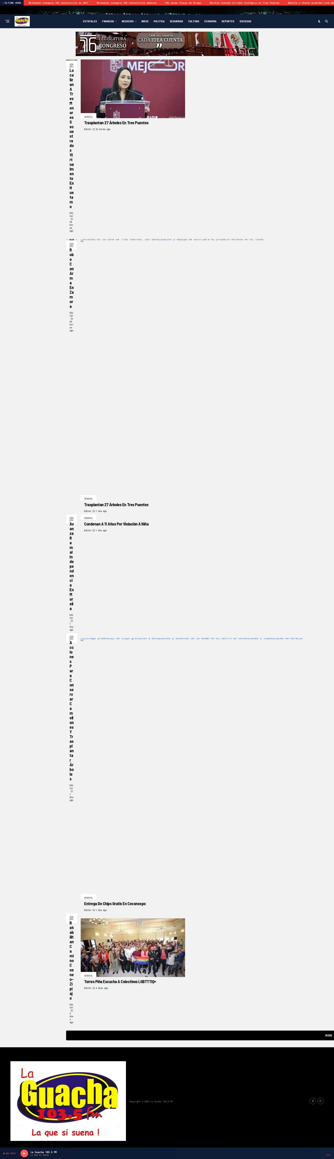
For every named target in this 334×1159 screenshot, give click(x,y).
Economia (210, 21)
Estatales (90, 21)
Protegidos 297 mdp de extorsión (299, 2)
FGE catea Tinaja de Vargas (93, 2)
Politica (159, 21)
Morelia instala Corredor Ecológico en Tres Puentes (155, 2)
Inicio (144, 21)
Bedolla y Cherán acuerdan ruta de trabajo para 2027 (233, 2)
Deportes (228, 21)
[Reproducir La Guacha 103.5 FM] (24, 1153)
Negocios (128, 21)
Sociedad (245, 21)
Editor (71, 214)
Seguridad (176, 21)
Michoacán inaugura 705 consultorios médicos (37, 2)
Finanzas (108, 21)
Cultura (193, 21)
